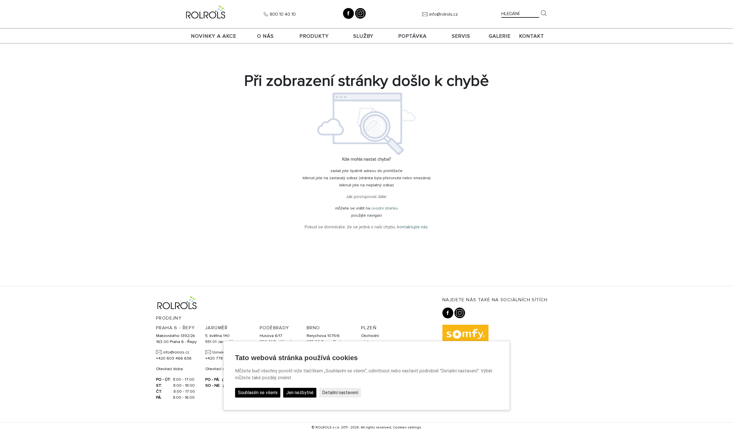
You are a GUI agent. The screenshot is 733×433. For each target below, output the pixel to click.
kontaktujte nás (412, 227)
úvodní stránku (384, 208)
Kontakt (531, 36)
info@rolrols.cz (443, 14)
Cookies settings (407, 427)
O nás (265, 36)
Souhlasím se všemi (257, 392)
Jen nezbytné (300, 392)
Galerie (500, 36)
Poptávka (412, 36)
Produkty (314, 36)
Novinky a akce (213, 36)
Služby (363, 36)
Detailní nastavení (340, 392)
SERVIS (461, 36)
